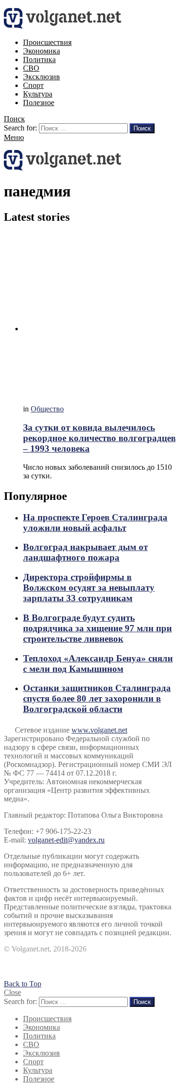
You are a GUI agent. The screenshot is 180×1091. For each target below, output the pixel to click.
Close (12, 992)
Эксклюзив (41, 77)
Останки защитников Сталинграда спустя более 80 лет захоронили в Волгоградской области (97, 698)
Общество (47, 409)
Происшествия (47, 42)
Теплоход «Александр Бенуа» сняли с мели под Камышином (98, 663)
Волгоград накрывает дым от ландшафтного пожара (85, 552)
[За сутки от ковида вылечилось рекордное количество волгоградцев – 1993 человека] (99, 315)
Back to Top (22, 984)
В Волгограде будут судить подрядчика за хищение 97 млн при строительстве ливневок (97, 628)
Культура (37, 94)
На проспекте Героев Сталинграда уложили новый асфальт (95, 522)
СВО (31, 68)
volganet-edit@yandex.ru (66, 840)
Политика (39, 59)
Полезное (38, 102)
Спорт (33, 85)
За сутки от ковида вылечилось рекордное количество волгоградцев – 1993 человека (99, 438)
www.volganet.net (99, 730)
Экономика (41, 51)
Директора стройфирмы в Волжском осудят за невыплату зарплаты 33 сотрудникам (89, 587)
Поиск (142, 128)
